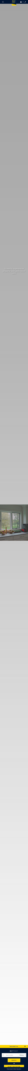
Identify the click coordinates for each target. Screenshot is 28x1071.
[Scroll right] (25, 1046)
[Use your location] (3, 1055)
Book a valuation (14, 1066)
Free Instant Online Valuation (14, 1069)
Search (14, 1060)
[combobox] (11, 1055)
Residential (14, 1046)
